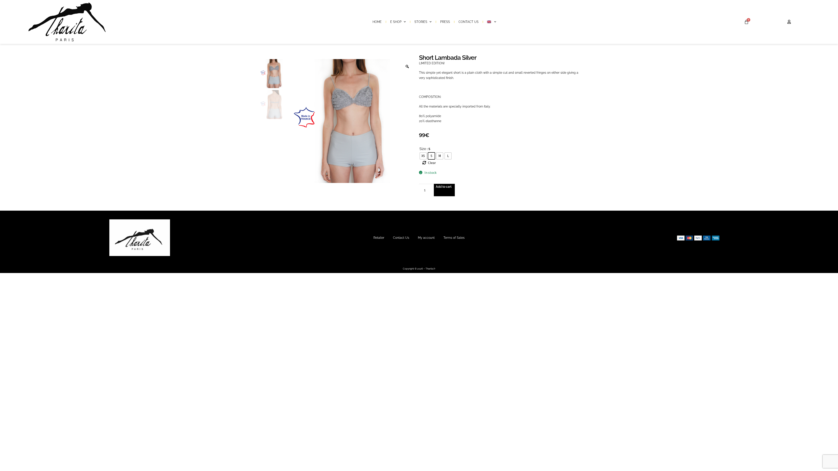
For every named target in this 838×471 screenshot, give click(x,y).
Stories (420, 22)
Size (422, 149)
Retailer (378, 237)
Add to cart (444, 186)
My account (426, 237)
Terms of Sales (454, 237)
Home (377, 22)
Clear (432, 162)
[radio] (423, 156)
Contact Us (468, 22)
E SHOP (396, 22)
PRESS (445, 22)
